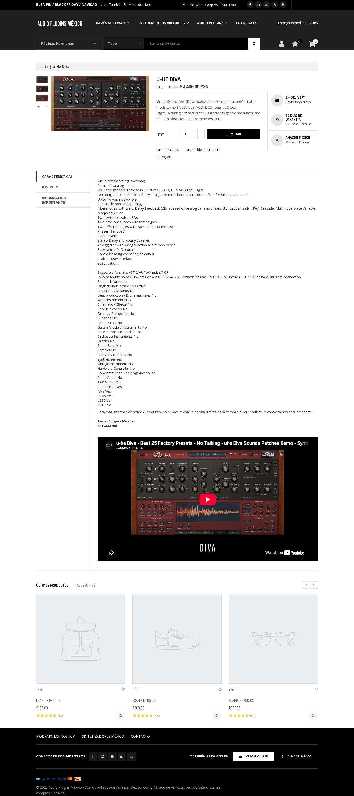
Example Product (49, 701)
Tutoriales (246, 22)
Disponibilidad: (168, 149)
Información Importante (54, 200)
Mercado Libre (257, 756)
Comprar (233, 134)
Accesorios (86, 585)
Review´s (50, 187)
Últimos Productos (52, 585)
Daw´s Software (111, 22)
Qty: (160, 133)
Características (57, 176)
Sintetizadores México (103, 736)
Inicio (44, 66)
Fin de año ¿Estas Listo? (128, 4)
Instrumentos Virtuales (162, 22)
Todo (112, 43)
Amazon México (300, 756)
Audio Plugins (210, 22)
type (39, 690)
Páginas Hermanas (57, 43)
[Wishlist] (123, 690)
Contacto (140, 736)
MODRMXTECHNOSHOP (55, 736)
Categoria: (164, 157)
